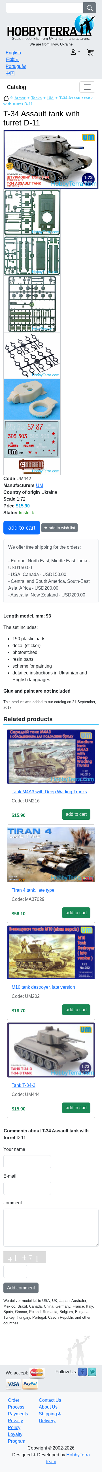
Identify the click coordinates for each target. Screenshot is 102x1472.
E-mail (9, 1176)
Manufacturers (19, 485)
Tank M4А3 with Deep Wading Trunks (49, 791)
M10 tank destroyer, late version (43, 987)
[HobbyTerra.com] (51, 24)
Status (10, 512)
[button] (67, 51)
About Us (48, 1407)
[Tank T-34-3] (51, 1050)
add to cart (21, 528)
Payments (18, 1413)
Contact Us (50, 1400)
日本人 (12, 59)
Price (8, 505)
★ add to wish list (59, 527)
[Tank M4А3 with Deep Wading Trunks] (51, 756)
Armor (20, 98)
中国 (10, 73)
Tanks (36, 98)
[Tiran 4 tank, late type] (51, 854)
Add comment (21, 1287)
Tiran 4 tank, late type (33, 890)
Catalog (16, 87)
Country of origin (21, 492)
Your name (14, 1149)
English (13, 52)
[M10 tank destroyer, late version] (51, 952)
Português (16, 66)
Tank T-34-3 (23, 1085)
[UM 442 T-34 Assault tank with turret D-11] (51, 159)
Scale (9, 499)
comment (12, 1202)
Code (9, 478)
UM (50, 98)
